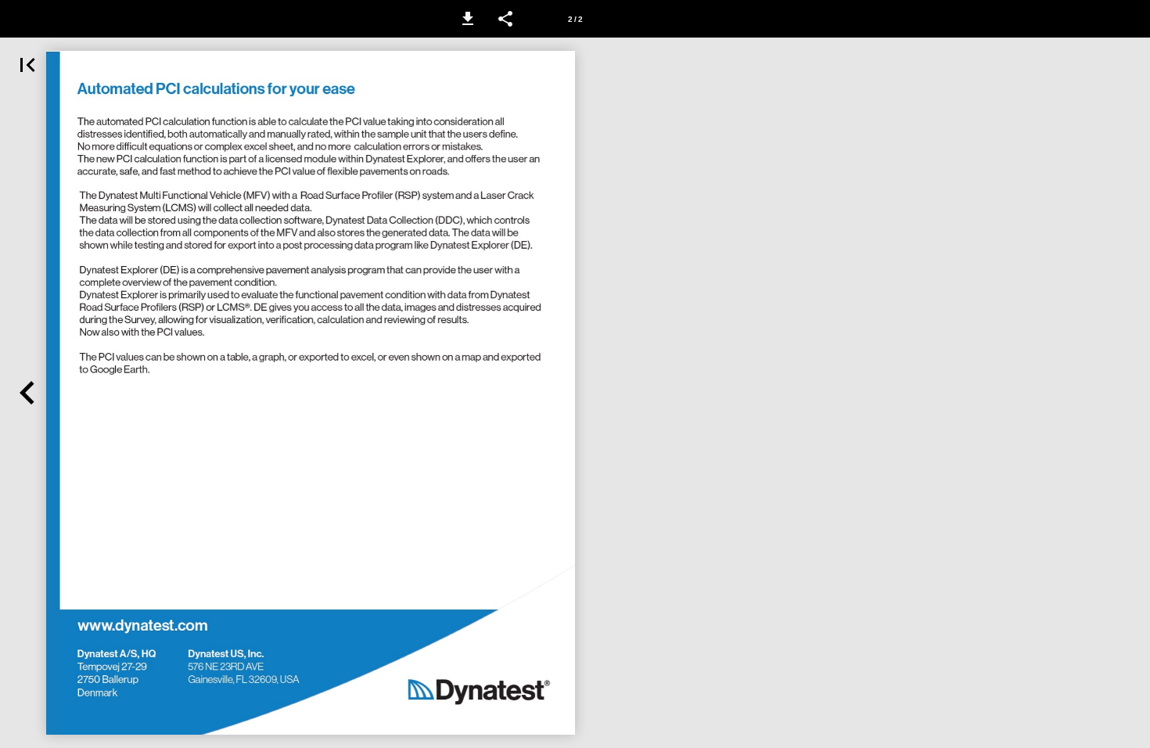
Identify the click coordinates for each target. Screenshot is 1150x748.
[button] (468, 19)
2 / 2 (575, 19)
